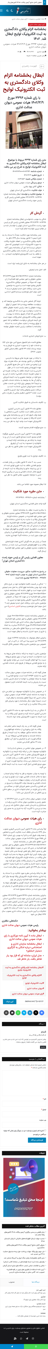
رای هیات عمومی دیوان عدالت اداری (27, 993)
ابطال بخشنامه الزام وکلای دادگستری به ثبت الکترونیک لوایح (23, 968)
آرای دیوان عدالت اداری (19, 19)
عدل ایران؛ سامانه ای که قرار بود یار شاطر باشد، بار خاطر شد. (24, 957)
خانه (43, 19)
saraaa (43, 1313)
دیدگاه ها (35, 1282)
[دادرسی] (23, 10)
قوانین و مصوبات (34, 19)
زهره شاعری (40, 52)
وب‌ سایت (42, 1120)
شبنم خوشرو (41, 1304)
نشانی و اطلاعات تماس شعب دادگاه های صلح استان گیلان (24, 1266)
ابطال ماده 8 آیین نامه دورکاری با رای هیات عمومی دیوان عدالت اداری (23, 937)
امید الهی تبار (40, 1290)
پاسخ (43, 1047)
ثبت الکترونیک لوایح (34, 983)
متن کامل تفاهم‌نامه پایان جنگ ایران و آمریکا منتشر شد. (24, 1258)
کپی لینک (9, 1001)
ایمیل (43, 1110)
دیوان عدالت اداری (11, 925)
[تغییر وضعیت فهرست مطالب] (40, 66)
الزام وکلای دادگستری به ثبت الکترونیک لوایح (23, 976)
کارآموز (43, 1297)
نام (44, 1099)
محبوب (12, 1282)
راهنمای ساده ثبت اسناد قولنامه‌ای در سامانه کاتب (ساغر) (24, 1262)
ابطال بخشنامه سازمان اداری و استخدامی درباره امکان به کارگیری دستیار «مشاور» (24, 947)
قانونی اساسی (14, 606)
